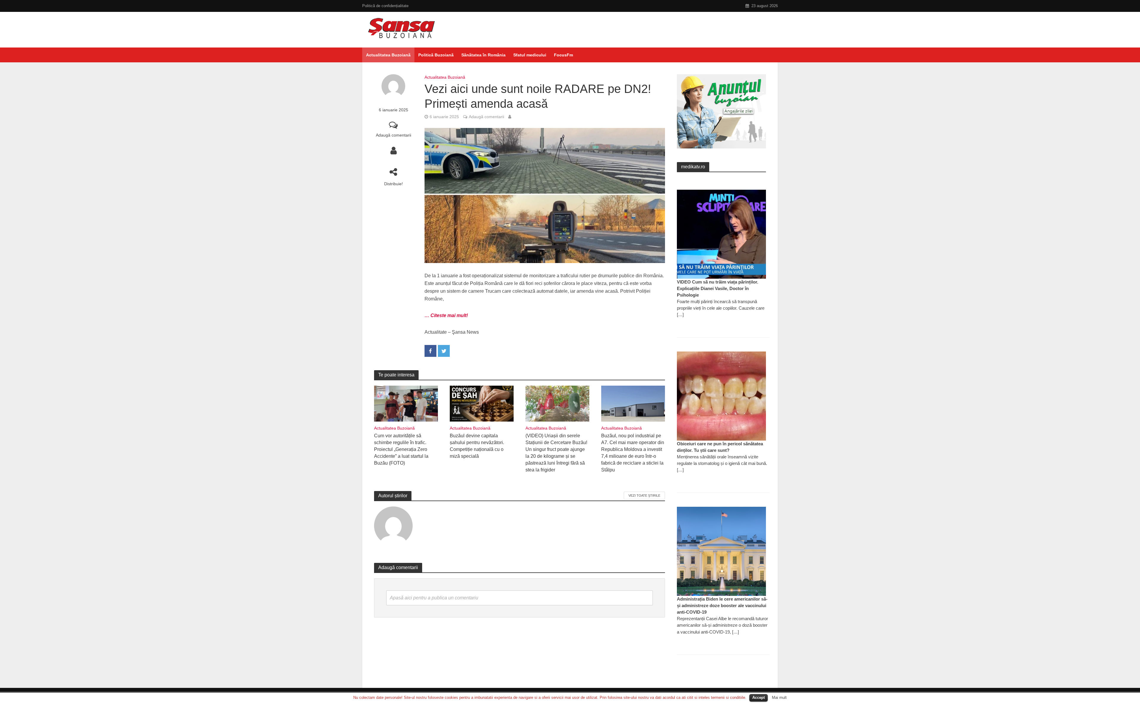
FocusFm (563, 55)
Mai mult (779, 697)
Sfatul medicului (529, 55)
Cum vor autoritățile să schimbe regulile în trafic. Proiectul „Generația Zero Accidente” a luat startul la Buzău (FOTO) (401, 449)
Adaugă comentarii (393, 135)
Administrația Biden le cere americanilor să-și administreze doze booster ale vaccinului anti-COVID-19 (722, 605)
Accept (758, 697)
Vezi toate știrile (644, 495)
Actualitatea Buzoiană (388, 55)
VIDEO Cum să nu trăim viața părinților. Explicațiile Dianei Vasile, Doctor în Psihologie (717, 288)
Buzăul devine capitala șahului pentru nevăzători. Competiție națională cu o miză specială (477, 446)
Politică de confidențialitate (385, 6)
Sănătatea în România (483, 55)
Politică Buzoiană (436, 55)
